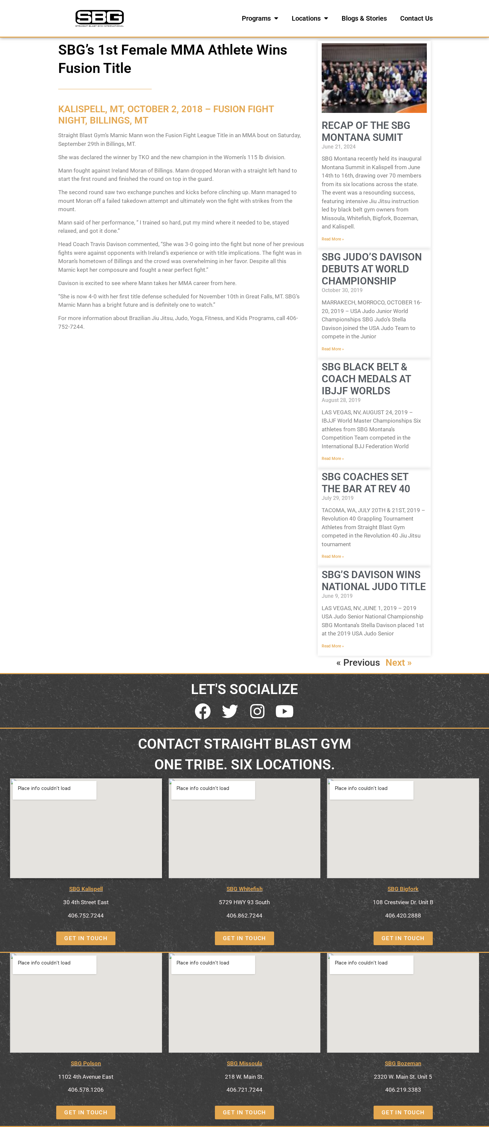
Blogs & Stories (364, 18)
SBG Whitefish (244, 889)
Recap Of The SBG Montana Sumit (366, 131)
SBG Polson (86, 1063)
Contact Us (416, 18)
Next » (399, 662)
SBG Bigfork (403, 889)
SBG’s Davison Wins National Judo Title (374, 580)
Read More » (333, 239)
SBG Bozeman (403, 1063)
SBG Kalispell (86, 889)
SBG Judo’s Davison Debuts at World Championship (372, 269)
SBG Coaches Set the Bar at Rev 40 (366, 483)
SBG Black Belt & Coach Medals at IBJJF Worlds (366, 379)
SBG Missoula (244, 1063)
